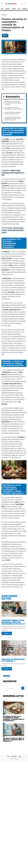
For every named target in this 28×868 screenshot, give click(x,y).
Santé (5, 35)
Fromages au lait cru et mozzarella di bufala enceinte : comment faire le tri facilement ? (13, 718)
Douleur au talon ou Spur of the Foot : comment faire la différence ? (13, 739)
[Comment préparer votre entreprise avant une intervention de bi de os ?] (14, 609)
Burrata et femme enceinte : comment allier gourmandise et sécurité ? (12, 230)
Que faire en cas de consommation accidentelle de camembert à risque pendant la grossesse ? (13, 118)
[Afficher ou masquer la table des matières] (22, 97)
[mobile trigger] (2, 3)
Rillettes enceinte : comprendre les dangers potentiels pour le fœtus (12, 172)
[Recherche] (21, 3)
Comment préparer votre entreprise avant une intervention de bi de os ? (13, 622)
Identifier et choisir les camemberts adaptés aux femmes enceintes (13, 113)
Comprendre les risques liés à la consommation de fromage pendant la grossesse (13, 103)
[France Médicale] (10, 3)
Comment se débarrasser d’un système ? (13, 660)
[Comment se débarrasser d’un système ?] (14, 648)
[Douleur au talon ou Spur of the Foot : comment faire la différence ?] (14, 730)
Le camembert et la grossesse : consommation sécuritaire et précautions (14, 108)
